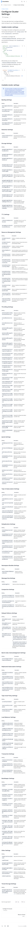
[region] (14, 269)
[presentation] (14, 51)
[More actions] (26, 1)
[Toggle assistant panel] (24, 1)
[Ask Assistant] (24, 46)
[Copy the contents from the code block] (22, 46)
